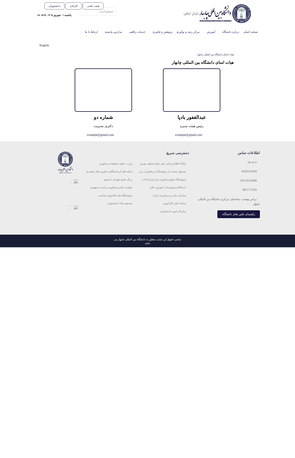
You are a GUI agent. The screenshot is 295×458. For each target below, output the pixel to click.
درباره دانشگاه (230, 31)
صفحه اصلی (250, 31)
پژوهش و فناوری (162, 31)
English (44, 45)
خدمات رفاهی (137, 31)
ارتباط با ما (91, 31)
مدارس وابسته (113, 31)
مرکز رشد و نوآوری (188, 31)
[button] (112, 4)
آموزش (211, 31)
